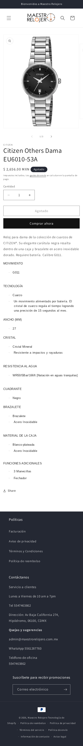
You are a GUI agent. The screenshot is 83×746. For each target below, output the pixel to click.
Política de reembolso (25, 561)
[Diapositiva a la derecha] (51, 136)
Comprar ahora (42, 223)
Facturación (17, 531)
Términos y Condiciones (26, 551)
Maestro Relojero (37, 717)
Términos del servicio (31, 729)
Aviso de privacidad (22, 541)
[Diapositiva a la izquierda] (32, 136)
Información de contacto (35, 736)
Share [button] (12, 491)
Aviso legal (60, 736)
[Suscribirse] (65, 689)
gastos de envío (38, 175)
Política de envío (58, 729)
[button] (9, 18)
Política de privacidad (62, 723)
